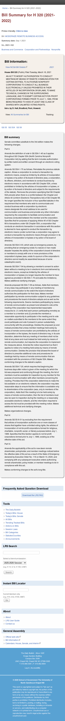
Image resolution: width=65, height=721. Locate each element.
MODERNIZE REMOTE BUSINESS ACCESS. (24, 36)
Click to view (22, 30)
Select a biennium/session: (14, 558)
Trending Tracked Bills (15, 522)
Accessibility (35, 667)
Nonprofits (55, 49)
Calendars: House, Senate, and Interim (23, 643)
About (8, 617)
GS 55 (4, 127)
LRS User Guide (13, 620)
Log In (27, 667)
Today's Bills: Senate (14, 516)
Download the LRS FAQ (32, 495)
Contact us (10, 623)
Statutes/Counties (13, 535)
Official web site (13, 636)
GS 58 (19, 127)
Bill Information (13, 640)
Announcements (13, 538)
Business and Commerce (12, 49)
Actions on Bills (12, 525)
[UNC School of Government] (31, 2)
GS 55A (11, 127)
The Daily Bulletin (13, 509)
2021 (52, 67)
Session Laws (12, 529)
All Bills (9, 519)
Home (5, 8)
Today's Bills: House (14, 513)
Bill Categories (12, 532)
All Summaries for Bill (20, 114)
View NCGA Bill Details (16, 67)
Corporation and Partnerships (37, 49)
